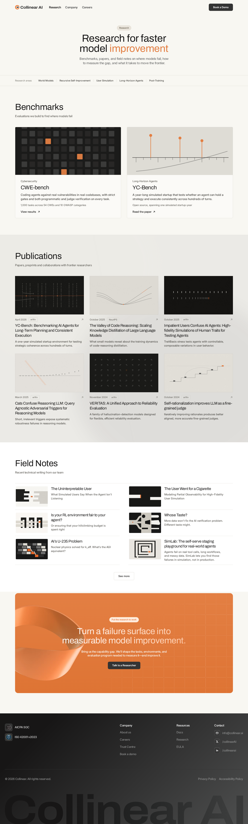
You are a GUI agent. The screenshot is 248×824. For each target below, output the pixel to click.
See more (124, 576)
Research (55, 7)
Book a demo (128, 754)
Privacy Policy (207, 779)
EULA (180, 747)
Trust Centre (127, 747)
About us (125, 732)
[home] (28, 7)
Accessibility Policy (231, 779)
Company (71, 7)
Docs (179, 732)
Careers (87, 7)
